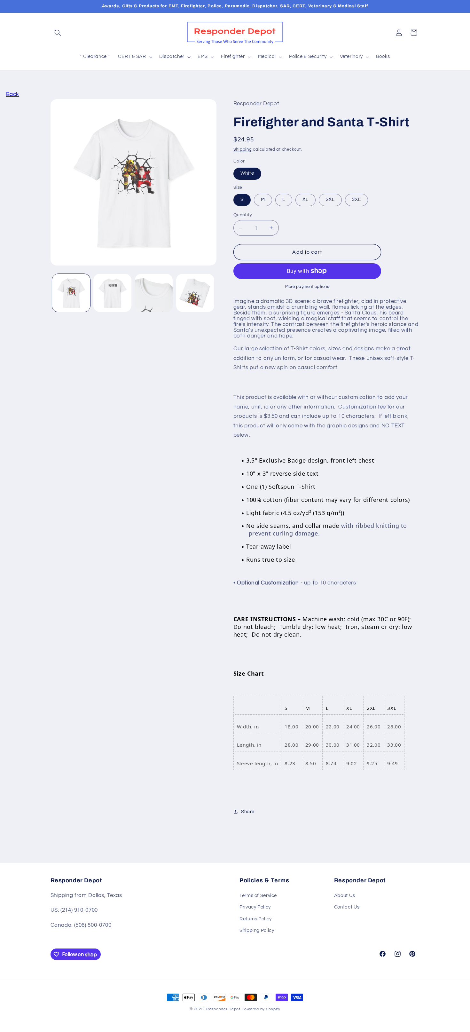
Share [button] (248, 811)
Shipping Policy (256, 930)
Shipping (242, 149)
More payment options (307, 287)
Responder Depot (223, 1009)
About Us (344, 895)
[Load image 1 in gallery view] (71, 293)
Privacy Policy (255, 907)
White (247, 173)
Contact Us (347, 907)
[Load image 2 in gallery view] (112, 293)
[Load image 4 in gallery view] (195, 293)
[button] (58, 32)
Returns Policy (255, 919)
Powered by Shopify (261, 1009)
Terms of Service (258, 895)
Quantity (242, 215)
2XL (330, 199)
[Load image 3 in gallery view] (154, 293)
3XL (356, 199)
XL (305, 199)
